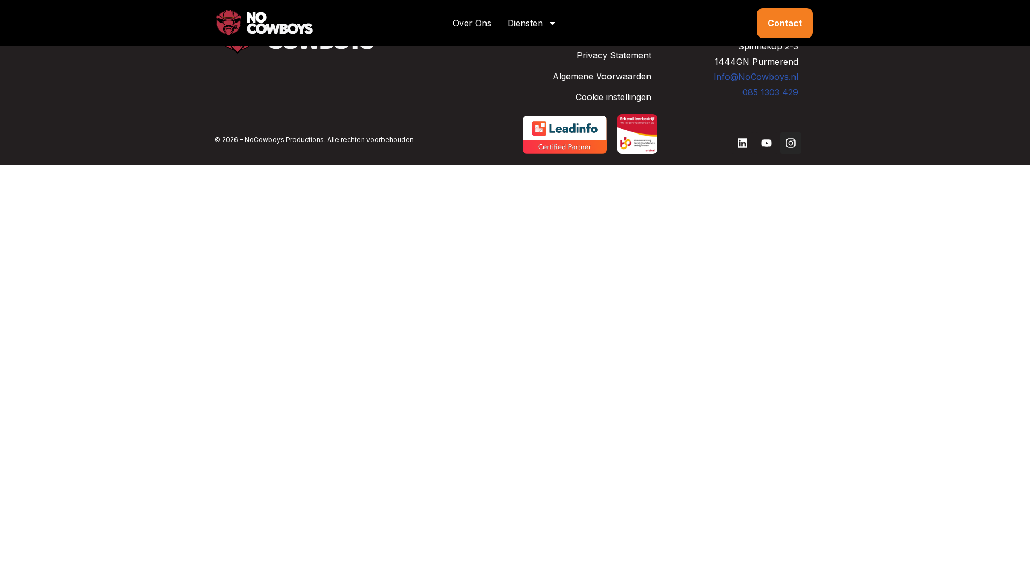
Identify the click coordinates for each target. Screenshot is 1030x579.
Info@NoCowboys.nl (755, 76)
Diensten (525, 23)
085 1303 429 (770, 92)
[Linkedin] (742, 143)
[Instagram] (790, 143)
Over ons (472, 23)
